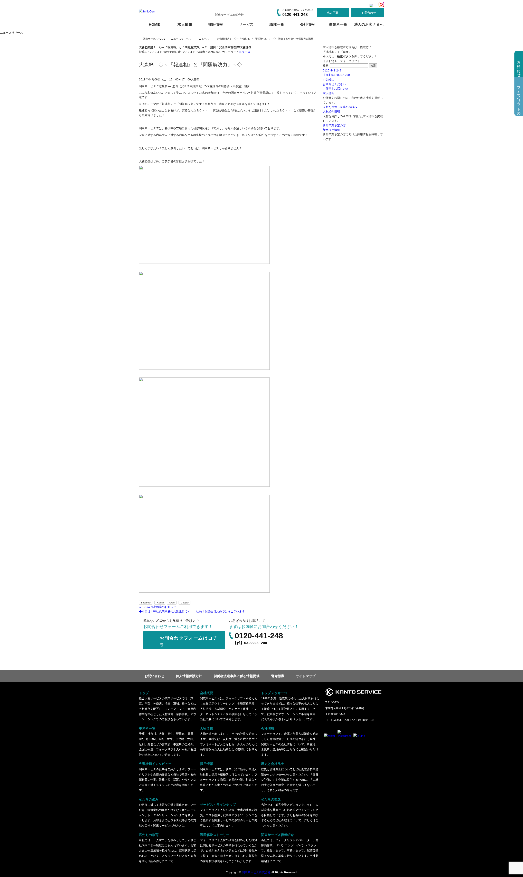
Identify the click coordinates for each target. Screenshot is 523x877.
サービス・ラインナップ (228, 815)
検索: (326, 65)
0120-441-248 (295, 14)
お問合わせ (369, 12)
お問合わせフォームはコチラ (189, 641)
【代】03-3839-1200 (250, 643)
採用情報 (215, 24)
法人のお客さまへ (368, 24)
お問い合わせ (154, 676)
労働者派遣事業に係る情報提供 (236, 676)
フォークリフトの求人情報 (519, 99)
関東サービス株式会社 (256, 872)
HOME (154, 24)
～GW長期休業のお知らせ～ (159, 607)
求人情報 (185, 24)
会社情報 (307, 24)
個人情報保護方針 (189, 676)
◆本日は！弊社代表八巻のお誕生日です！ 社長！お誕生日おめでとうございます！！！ (198, 611)
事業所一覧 (338, 24)
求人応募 (332, 12)
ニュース (244, 51)
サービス (246, 24)
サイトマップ (305, 676)
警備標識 (277, 676)
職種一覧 (276, 24)
